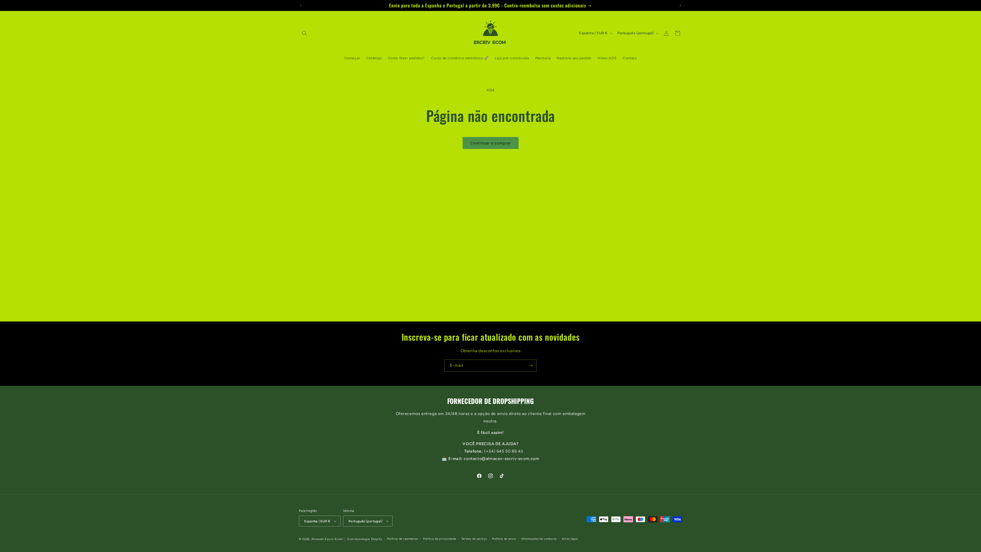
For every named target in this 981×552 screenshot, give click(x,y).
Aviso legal (570, 538)
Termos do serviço (474, 538)
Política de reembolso (402, 538)
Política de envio (504, 538)
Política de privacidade (439, 538)
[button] (304, 33)
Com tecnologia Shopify (364, 539)
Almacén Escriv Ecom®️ (328, 539)
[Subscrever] (530, 366)
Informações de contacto (539, 538)
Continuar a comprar (490, 143)
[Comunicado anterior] (300, 5)
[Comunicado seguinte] (680, 5)
